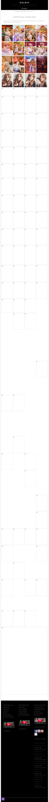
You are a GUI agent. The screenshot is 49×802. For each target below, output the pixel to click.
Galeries (22, 11)
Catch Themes (43, 797)
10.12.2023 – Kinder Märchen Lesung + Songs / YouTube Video (39, 753)
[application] (9, 725)
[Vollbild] (13, 726)
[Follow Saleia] (35, 731)
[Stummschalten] (12, 726)
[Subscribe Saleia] (39, 731)
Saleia (24, 3)
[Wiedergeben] (4, 726)
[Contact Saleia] (35, 734)
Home (16, 11)
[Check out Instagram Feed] (42, 731)
